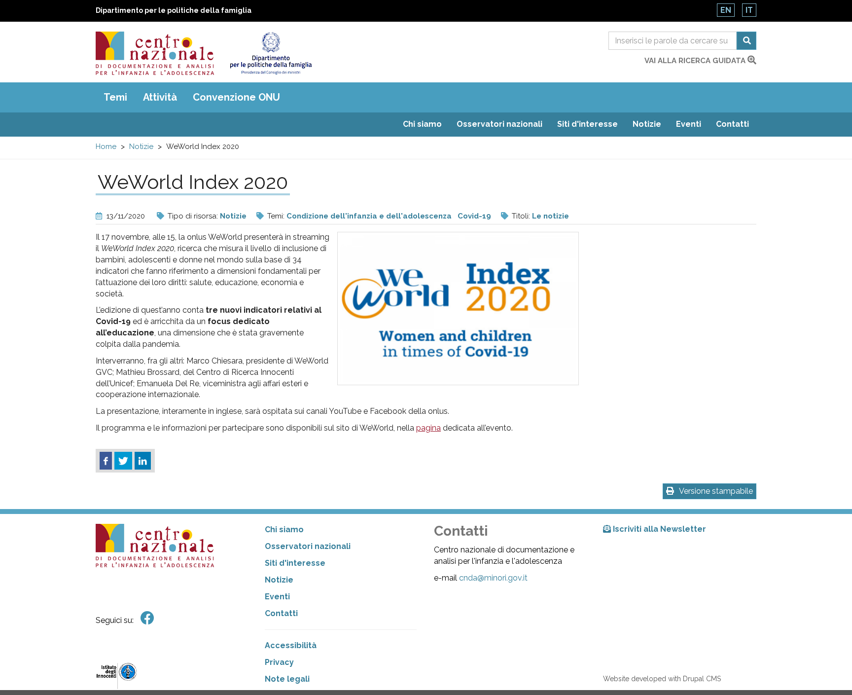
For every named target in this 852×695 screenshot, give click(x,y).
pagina (428, 428)
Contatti (732, 124)
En (725, 10)
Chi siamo (422, 124)
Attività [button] (160, 97)
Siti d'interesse (587, 124)
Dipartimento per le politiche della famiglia (173, 10)
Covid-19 (474, 216)
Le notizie (550, 216)
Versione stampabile (716, 491)
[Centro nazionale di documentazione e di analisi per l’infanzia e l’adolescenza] (155, 53)
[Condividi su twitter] (123, 461)
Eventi (688, 124)
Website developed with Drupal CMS (662, 679)
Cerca (746, 41)
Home (106, 146)
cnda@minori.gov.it (493, 578)
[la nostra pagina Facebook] (147, 618)
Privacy (279, 662)
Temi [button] (115, 97)
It (749, 10)
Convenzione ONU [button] (236, 97)
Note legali (287, 679)
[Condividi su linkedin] (143, 461)
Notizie (647, 124)
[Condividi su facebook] (106, 461)
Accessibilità (291, 645)
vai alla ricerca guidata (695, 60)
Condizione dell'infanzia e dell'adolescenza (369, 216)
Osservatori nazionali (499, 124)
